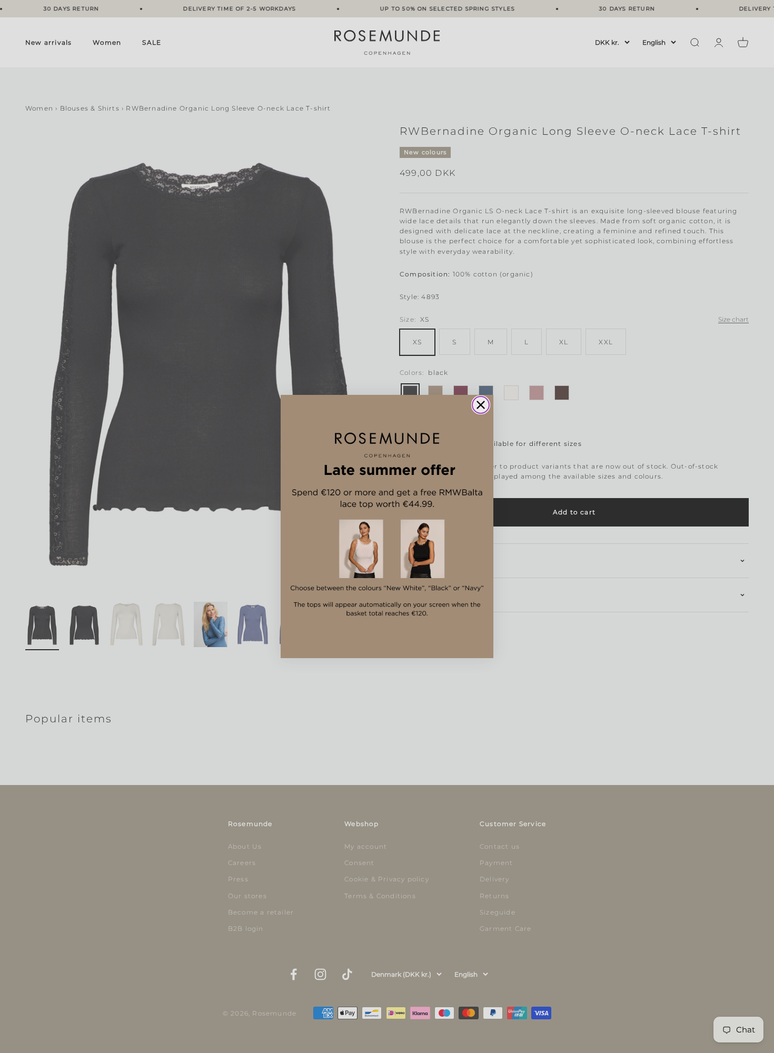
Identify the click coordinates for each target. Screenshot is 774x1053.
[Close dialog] (480, 404)
